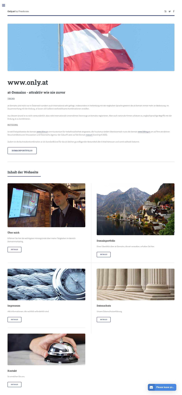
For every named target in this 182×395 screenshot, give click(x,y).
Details (14, 249)
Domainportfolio (22, 150)
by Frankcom (18, 11)
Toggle (5, 5)
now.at (89, 134)
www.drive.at (42, 131)
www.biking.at (144, 131)
